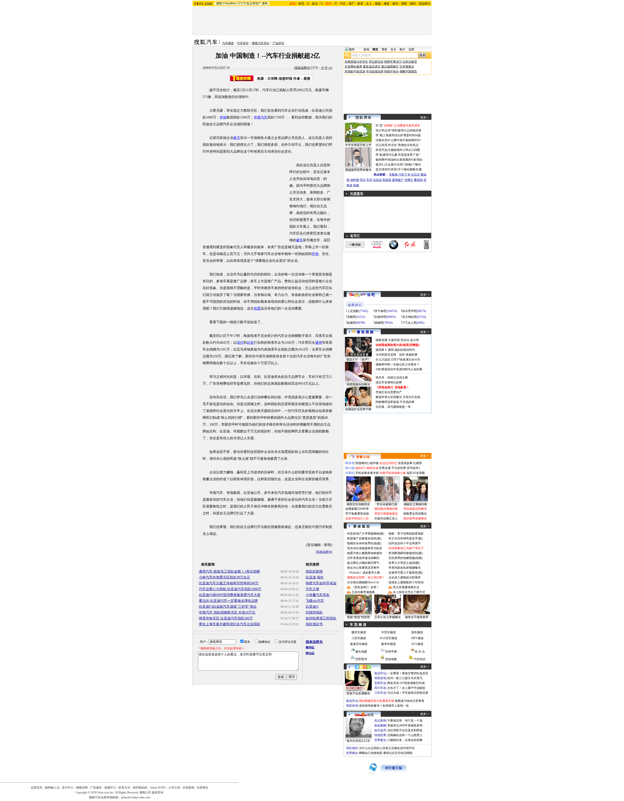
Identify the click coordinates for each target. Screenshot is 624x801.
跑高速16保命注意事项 (409, 701)
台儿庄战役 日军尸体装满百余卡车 (398, 359)
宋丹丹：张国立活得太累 (392, 377)
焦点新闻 (380, 720)
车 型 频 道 (358, 624)
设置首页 (36, 787)
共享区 (349, 473)
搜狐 (219, 3)
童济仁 (380, 164)
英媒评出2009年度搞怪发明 (404, 725)
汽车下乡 (404, 174)
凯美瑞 (386, 180)
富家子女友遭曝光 (358, 693)
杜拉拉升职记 (388, 463)
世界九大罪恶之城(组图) (404, 563)
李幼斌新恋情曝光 (415, 508)
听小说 (349, 468)
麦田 (391, 350)
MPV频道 (417, 638)
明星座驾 (380, 678)
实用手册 (391, 651)
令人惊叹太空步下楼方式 (409, 592)
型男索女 (380, 740)
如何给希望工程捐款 (321, 618)
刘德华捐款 (314, 612)
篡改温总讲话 (371, 66)
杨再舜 (380, 159)
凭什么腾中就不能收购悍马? (403, 140)
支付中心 (68, 787)
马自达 (377, 180)
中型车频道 (388, 632)
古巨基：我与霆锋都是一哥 (393, 407)
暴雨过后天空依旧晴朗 (397, 753)
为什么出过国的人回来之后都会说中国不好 (387, 748)
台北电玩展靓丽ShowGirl (363, 582)
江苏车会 (380, 692)
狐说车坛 (380, 673)
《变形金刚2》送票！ (365, 587)
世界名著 (385, 468)
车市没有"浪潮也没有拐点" (402, 145)
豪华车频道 (388, 644)
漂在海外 (352, 748)
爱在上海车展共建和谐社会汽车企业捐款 (229, 624)
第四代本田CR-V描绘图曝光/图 (402, 169)
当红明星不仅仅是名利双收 (404, 730)
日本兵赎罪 (409, 61)
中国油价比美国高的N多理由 (403, 159)
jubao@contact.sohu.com (135, 797)
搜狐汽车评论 (260, 43)
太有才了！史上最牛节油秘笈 (406, 688)
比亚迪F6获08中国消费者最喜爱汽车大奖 (230, 595)
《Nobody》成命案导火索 (363, 572)
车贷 (369, 180)
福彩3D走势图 (416, 473)
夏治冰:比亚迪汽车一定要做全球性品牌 (228, 601)
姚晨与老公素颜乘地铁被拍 (364, 553)
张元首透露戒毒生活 (406, 587)
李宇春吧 (380, 311)
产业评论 (278, 43)
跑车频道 (417, 632)
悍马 (363, 180)
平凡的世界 (398, 468)
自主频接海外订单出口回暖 (402, 150)
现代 (240, 342)
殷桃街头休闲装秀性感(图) (364, 543)
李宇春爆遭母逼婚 (357, 513)
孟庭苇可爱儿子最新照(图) (406, 572)
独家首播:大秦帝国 (388, 340)
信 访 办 (420, 651)
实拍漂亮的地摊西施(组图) (406, 558)
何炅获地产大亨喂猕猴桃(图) (365, 533)
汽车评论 (243, 43)
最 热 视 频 (365, 332)
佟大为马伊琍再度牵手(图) (406, 538)
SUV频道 (417, 644)
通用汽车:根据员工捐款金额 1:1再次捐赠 (229, 571)
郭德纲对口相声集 (367, 463)
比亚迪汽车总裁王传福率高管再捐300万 (229, 583)
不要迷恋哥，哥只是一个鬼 (404, 720)
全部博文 (202, 787)
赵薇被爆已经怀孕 (357, 508)
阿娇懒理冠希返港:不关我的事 (395, 402)
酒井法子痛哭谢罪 (416, 617)
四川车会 (380, 688)
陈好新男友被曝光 (415, 518)
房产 (351, 3)
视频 (378, 3)
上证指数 (353, 311)
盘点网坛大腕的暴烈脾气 (363, 563)
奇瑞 (223, 117)
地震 (257, 308)
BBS (413, 3)
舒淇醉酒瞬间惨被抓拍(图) (406, 553)
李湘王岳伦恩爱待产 (389, 392)
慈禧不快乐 (391, 71)
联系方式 (124, 787)
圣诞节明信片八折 (357, 518)
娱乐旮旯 (380, 730)
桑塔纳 (418, 180)
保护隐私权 (140, 787)
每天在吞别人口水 (358, 740)
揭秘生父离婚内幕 (415, 504)
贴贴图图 (380, 725)
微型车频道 (358, 632)
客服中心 (110, 787)
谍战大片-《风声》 (358, 359)
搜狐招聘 (82, 787)
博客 (404, 3)
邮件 (395, 3)
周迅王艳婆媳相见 (386, 513)
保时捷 (354, 180)
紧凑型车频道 (359, 644)
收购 (356, 185)
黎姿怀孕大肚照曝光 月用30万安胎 (398, 397)
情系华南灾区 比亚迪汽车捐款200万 (226, 618)
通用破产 (398, 180)
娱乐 (315, 3)
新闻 (366, 49)
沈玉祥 (380, 145)
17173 (241, 3)
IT (335, 3)
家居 (360, 3)
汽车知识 (420, 659)
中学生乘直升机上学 (358, 145)
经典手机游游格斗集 (393, 473)
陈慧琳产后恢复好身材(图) (364, 538)
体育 (301, 3)
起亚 (250, 342)
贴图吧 (351, 322)
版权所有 (158, 792)
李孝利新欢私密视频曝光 (405, 567)
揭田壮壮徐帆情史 (358, 504)
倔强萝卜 (381, 350)
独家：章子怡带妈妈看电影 (406, 533)
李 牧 (379, 154)
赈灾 (236, 138)
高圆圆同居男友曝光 (358, 170)
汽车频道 (228, 43)
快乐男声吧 (409, 311)
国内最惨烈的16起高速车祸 (376, 701)
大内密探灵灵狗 (386, 354)
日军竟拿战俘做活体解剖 (363, 558)
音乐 (393, 49)
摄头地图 (361, 651)
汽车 (343, 3)
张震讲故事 (405, 463)
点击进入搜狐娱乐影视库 (405, 577)
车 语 (379, 125)
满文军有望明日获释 (389, 382)
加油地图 (391, 659)
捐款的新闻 (314, 571)
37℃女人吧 (409, 322)
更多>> (424, 117)
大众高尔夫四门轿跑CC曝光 (403, 164)
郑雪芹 (380, 150)
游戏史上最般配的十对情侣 (406, 582)
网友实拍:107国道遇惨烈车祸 (406, 683)
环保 (315, 254)
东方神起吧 (409, 317)
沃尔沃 (415, 174)
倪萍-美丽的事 (408, 354)
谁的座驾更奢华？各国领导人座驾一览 (384, 705)
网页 (375, 49)
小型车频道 (358, 638)
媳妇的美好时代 (405, 350)
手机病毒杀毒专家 (367, 473)
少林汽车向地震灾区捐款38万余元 (224, 577)
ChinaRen (229, 3)
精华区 (310, 647)
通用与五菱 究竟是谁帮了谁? (401, 154)
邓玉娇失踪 (376, 61)
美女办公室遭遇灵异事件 (363, 567)
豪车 (299, 240)
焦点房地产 (253, 3)
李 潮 (379, 135)
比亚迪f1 (312, 606)
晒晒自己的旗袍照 (370, 753)
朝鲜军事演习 (393, 61)
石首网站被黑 (353, 66)
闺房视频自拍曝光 (358, 384)
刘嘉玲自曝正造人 (386, 518)
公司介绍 (174, 787)
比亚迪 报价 (315, 577)
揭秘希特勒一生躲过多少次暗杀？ (397, 364)
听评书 (349, 463)
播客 (387, 3)
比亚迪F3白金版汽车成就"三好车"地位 (228, 606)
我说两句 (424, 3)
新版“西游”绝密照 (358, 617)
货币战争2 (413, 468)
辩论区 (310, 653)
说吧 (411, 49)
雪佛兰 (408, 180)
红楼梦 (417, 463)
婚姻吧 (379, 322)
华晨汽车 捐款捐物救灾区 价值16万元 (227, 612)
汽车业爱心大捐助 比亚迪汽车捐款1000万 (230, 589)
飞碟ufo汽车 (315, 601)
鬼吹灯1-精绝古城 (366, 468)
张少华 (380, 130)
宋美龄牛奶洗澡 (355, 71)
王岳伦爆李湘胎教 (363, 592)
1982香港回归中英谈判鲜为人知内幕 (399, 369)
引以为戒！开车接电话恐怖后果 (407, 692)
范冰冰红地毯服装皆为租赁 (364, 548)
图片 (402, 49)
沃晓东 (380, 140)
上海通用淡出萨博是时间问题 (402, 135)
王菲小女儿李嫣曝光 (387, 617)
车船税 (393, 174)
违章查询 (361, 659)
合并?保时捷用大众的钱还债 (403, 130)
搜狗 (265, 3)
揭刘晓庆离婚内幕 (386, 508)
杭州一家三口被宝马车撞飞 (404, 678)
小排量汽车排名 (318, 595)
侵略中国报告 (408, 71)
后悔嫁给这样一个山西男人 (404, 735)
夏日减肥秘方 (390, 66)
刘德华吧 (380, 317)
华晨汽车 (260, 117)
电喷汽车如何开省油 (321, 583)
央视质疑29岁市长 (356, 61)
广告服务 (96, 787)
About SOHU (158, 787)
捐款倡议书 (314, 624)
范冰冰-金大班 (409, 340)
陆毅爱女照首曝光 (415, 513)
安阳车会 (380, 683)
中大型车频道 (388, 638)
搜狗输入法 (52, 787)
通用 (318, 342)
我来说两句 (302, 67)
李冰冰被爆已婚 (387, 504)
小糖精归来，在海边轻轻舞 (404, 740)
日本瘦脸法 (407, 66)
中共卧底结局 (374, 71)
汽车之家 (312, 589)
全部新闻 (188, 787)
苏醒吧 (351, 317)
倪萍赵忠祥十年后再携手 (405, 543)
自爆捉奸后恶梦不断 (358, 409)
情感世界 (380, 735)
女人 (369, 3)
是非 (378, 169)
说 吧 (371, 295)
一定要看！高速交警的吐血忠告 (407, 673)
